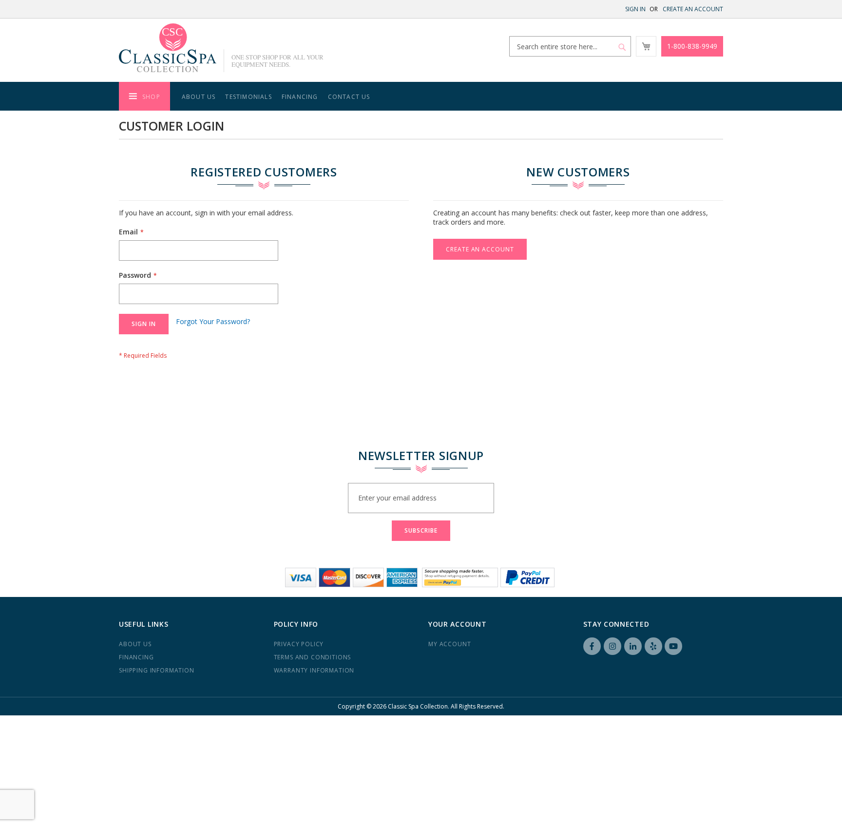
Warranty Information (314, 670)
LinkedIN (633, 646)
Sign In (635, 9)
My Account (449, 644)
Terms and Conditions (312, 657)
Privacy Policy (299, 644)
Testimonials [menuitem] (248, 97)
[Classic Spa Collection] (167, 47)
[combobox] (570, 46)
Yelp (653, 646)
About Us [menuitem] (199, 97)
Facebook (592, 646)
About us (135, 644)
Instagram (612, 646)
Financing (136, 657)
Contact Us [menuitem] (349, 97)
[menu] (421, 96)
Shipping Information (156, 670)
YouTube (673, 646)
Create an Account (693, 9)
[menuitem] (144, 96)
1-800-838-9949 (692, 46)
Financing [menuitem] (300, 97)
